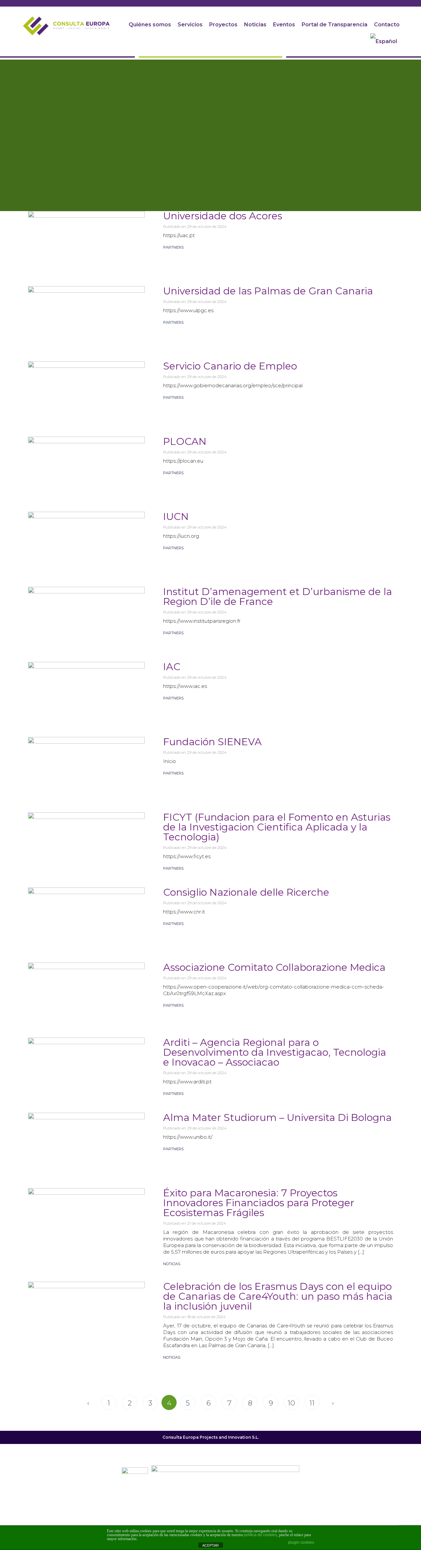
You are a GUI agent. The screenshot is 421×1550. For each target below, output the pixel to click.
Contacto (387, 24)
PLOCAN (185, 441)
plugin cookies (301, 1542)
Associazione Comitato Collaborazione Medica (274, 967)
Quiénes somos (150, 24)
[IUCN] (86, 540)
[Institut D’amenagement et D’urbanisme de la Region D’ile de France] (86, 615)
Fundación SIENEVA (212, 742)
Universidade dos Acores (222, 216)
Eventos (284, 24)
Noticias (255, 24)
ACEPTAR (210, 1545)
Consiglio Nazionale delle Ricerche (246, 892)
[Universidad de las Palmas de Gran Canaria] (86, 314)
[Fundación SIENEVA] (86, 765)
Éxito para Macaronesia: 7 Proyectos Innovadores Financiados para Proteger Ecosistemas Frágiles (258, 1203)
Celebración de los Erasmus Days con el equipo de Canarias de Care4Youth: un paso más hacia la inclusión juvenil (277, 1296)
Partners (173, 247)
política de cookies (260, 1535)
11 (314, 1402)
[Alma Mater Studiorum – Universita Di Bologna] (86, 1141)
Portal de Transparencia (334, 24)
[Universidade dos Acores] (86, 239)
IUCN (176, 516)
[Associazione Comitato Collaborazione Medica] (86, 991)
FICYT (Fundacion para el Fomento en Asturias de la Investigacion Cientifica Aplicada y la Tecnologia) (276, 827)
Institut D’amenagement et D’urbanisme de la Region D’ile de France (277, 596)
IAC (172, 667)
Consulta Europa (180, 1437)
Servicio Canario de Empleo (230, 366)
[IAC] (86, 690)
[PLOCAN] (86, 465)
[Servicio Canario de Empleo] (86, 389)
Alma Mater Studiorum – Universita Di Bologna (277, 1117)
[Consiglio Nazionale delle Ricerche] (86, 915)
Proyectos (223, 24)
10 (293, 1402)
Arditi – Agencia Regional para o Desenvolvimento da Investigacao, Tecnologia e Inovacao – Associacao (274, 1052)
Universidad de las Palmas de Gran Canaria (268, 291)
